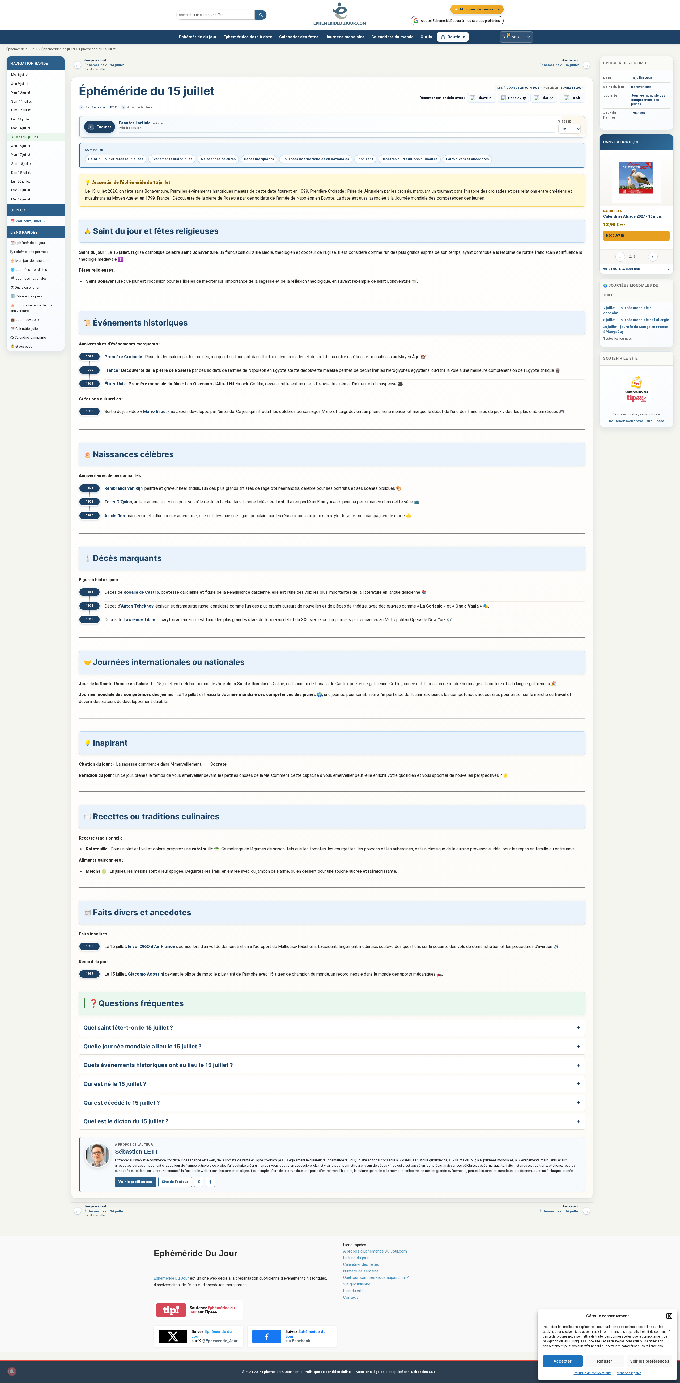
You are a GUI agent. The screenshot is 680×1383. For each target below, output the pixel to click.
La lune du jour (356, 1257)
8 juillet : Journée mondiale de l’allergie (636, 320)
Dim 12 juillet (21, 110)
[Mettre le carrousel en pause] (642, 256)
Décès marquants (259, 159)
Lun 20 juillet (20, 181)
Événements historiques (172, 159)
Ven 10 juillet (20, 92)
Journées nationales (28, 278)
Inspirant (365, 159)
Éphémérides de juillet (58, 49)
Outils (426, 37)
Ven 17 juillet (20, 155)
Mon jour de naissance (30, 261)
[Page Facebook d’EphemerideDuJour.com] (210, 1182)
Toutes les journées (619, 338)
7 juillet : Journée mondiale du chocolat (628, 310)
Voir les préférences (649, 1361)
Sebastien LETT (424, 1372)
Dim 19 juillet (21, 172)
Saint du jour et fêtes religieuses (115, 159)
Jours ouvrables (25, 320)
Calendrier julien (25, 329)
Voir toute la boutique (636, 269)
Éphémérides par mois (29, 252)
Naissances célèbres (218, 159)
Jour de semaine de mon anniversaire (32, 308)
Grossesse (21, 346)
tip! (171, 1310)
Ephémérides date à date (247, 37)
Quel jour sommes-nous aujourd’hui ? (376, 1277)
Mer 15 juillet (24, 137)
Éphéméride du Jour (21, 49)
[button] (669, 1316)
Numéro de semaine (361, 1271)
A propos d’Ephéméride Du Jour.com (375, 1251)
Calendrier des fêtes (298, 37)
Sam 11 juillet (21, 101)
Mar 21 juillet (20, 190)
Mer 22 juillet (20, 199)
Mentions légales (629, 1373)
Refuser (604, 1361)
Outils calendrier (24, 287)
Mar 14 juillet (20, 128)
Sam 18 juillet (21, 164)
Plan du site (353, 1290)
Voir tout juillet (28, 221)
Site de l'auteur (175, 1182)
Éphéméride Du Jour (171, 1278)
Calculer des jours (26, 296)
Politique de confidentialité (592, 1373)
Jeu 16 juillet (20, 146)
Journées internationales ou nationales (315, 159)
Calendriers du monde (392, 37)
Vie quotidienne (356, 1284)
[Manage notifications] (11, 1371)
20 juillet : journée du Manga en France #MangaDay (635, 329)
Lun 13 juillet (20, 119)
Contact (350, 1297)
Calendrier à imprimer (28, 337)
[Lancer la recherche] (260, 15)
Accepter (563, 1361)
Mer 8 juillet (19, 75)
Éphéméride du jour (27, 243)
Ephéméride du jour (197, 37)
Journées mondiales (344, 37)
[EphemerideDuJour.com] (340, 14)
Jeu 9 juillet (19, 84)
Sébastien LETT (104, 107)
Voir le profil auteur (135, 1182)
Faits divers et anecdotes (467, 159)
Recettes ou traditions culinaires (409, 159)
